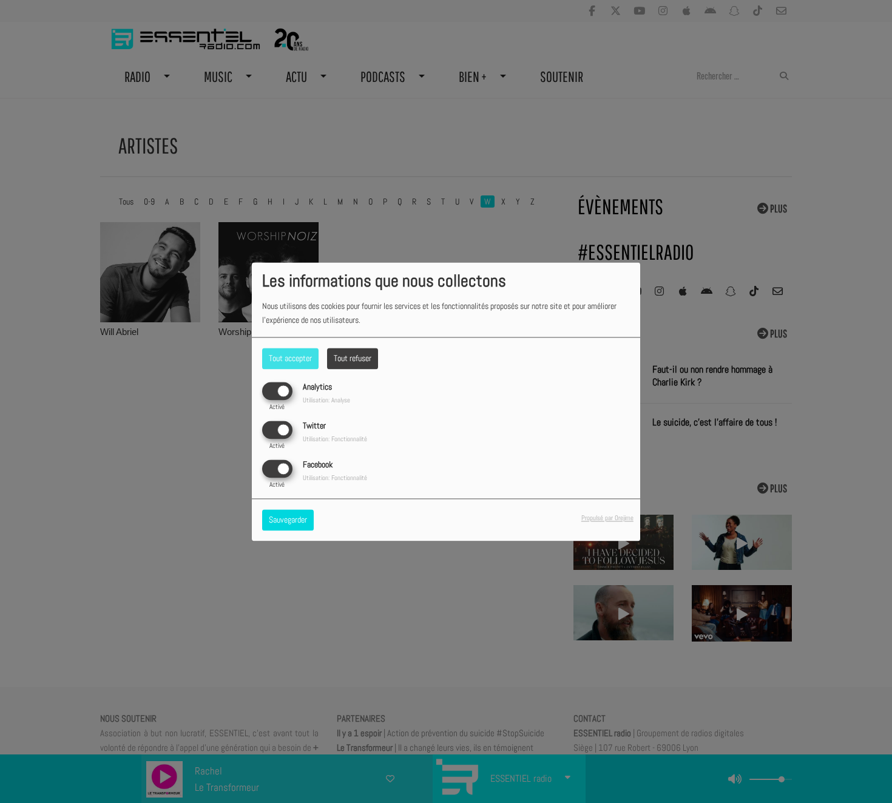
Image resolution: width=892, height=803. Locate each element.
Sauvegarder (288, 519)
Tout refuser (352, 358)
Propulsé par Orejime (607, 517)
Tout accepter (290, 358)
